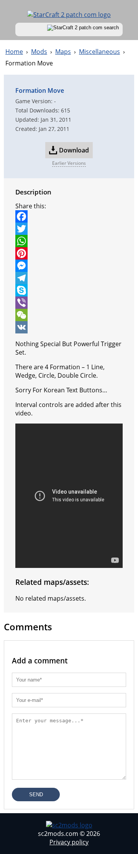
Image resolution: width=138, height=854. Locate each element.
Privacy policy (69, 842)
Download (74, 150)
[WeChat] (69, 315)
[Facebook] (69, 216)
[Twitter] (69, 229)
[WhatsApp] (69, 241)
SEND (36, 794)
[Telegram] (69, 278)
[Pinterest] (69, 253)
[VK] (69, 327)
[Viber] (69, 302)
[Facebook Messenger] (69, 266)
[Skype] (69, 290)
